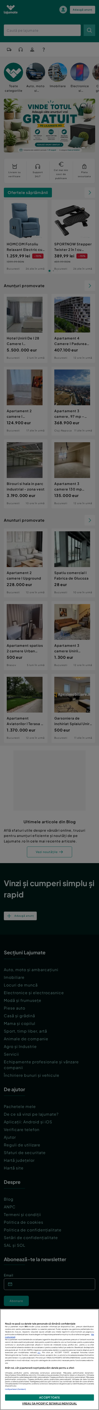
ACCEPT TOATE (49, 1397)
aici (38, 1352)
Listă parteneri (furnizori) (15, 1389)
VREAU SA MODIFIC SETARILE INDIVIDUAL (49, 1403)
